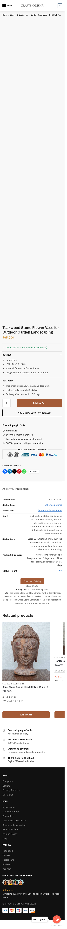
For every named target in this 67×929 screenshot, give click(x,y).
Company (7, 781)
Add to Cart (40, 403)
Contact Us (8, 816)
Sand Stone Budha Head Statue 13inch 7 (25, 687)
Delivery (7, 380)
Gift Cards (7, 794)
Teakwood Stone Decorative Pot (19, 596)
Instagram (8, 859)
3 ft (60, 570)
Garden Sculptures (39, 15)
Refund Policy (10, 829)
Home (5, 15)
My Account (8, 807)
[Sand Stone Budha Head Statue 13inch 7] (26, 651)
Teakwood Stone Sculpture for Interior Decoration (37, 599)
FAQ (4, 838)
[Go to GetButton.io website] (57, 926)
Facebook (7, 850)
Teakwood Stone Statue (50, 510)
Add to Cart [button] (26, 714)
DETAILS (7, 355)
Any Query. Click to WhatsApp (34, 412)
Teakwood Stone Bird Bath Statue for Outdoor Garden (35, 593)
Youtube (7, 868)
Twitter (6, 855)
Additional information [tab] (15, 488)
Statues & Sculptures (19, 15)
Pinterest (7, 864)
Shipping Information (14, 825)
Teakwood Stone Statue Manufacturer (32, 603)
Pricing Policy (9, 833)
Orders (6, 785)
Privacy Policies (11, 790)
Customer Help (10, 811)
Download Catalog (32, 581)
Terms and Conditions (14, 820)
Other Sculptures (53, 504)
